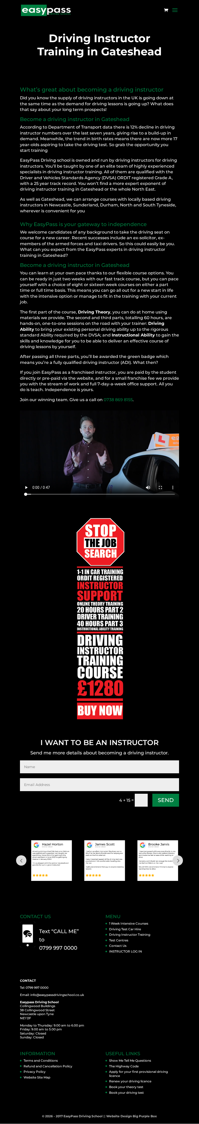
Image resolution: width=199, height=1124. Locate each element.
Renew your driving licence (130, 1081)
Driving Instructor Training (129, 934)
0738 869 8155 (118, 399)
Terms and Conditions (41, 1060)
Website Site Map (37, 1077)
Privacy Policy (35, 1072)
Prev (21, 860)
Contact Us (117, 946)
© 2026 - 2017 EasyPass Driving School (72, 1116)
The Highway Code (124, 1066)
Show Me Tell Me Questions (130, 1060)
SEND (166, 800)
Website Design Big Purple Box (131, 1116)
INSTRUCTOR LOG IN (125, 951)
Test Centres (118, 940)
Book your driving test (126, 1093)
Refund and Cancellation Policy (48, 1066)
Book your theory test (126, 1087)
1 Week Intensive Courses (128, 923)
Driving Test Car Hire (125, 929)
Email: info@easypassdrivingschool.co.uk (52, 995)
